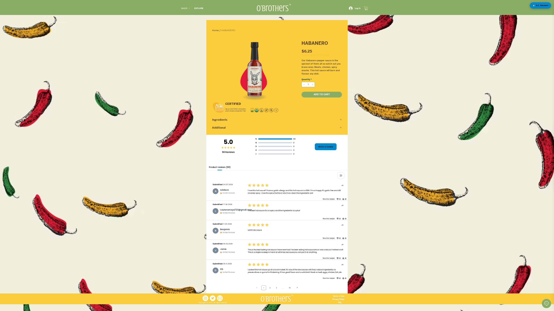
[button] (366, 8)
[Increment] (313, 84)
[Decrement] (303, 84)
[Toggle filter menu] (341, 175)
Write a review (325, 146)
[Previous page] (257, 288)
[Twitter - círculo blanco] (213, 298)
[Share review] (342, 185)
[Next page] (297, 288)
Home (215, 30)
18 (290, 288)
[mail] (220, 298)
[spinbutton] (308, 84)
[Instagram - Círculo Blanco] (205, 298)
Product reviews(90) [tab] (220, 167)
